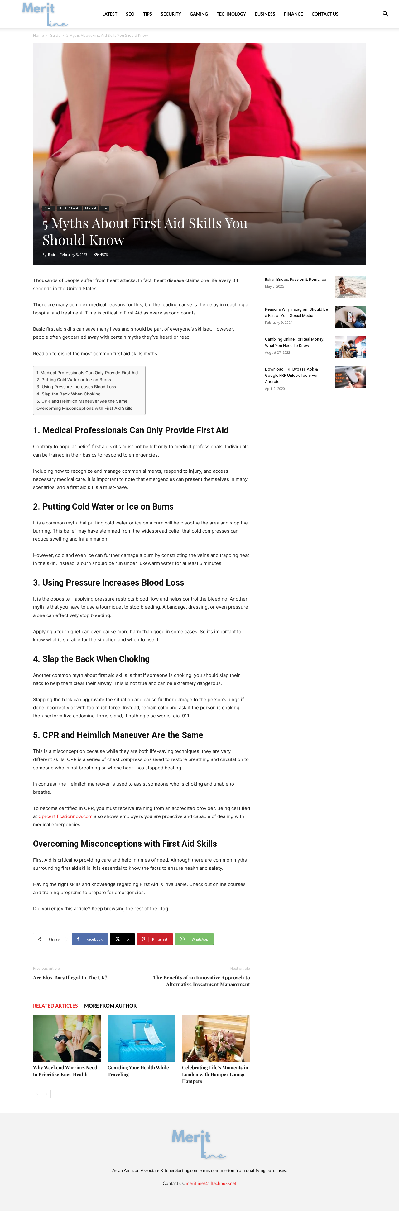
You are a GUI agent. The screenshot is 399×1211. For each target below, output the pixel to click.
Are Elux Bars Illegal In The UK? (70, 977)
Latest (109, 14)
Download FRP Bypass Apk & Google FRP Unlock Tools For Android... (291, 375)
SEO (130, 14)
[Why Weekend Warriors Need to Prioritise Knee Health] (67, 1038)
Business (265, 14)
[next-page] (47, 1094)
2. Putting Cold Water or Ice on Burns (73, 379)
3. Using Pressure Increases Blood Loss (76, 386)
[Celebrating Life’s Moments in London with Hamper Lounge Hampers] (216, 1038)
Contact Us (325, 14)
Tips (147, 14)
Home (38, 35)
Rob (51, 254)
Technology (231, 14)
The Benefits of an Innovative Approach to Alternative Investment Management (201, 980)
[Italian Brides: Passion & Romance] (350, 287)
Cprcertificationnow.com (65, 816)
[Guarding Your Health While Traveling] (141, 1038)
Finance (293, 14)
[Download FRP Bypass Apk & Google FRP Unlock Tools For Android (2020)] (350, 377)
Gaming (199, 14)
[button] (385, 14)
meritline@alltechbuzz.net (211, 1183)
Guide (55, 35)
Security (171, 14)
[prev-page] (37, 1094)
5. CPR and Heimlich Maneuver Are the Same (81, 401)
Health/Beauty (69, 208)
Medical (90, 208)
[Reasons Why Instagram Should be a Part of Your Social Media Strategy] (350, 317)
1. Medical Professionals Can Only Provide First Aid (87, 372)
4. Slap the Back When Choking (68, 393)
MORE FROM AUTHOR (110, 1005)
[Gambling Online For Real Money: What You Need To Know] (350, 347)
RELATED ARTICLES (55, 1005)
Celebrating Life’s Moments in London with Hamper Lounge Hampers (215, 1074)
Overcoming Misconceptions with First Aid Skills (84, 408)
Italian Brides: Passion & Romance (295, 279)
